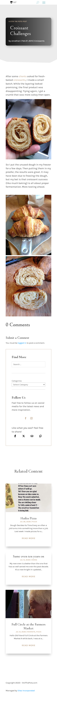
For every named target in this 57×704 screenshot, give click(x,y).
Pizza (34, 522)
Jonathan (15, 41)
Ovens (34, 560)
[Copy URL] (40, 435)
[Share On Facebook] (15, 435)
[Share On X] (23, 435)
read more (28, 538)
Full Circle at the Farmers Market (28, 626)
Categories (17, 381)
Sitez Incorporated (26, 690)
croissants (19, 79)
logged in (22, 343)
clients (22, 76)
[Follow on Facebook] (25, 418)
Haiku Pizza (28, 518)
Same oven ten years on (28, 556)
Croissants (39, 41)
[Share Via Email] (32, 435)
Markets (31, 632)
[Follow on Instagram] (31, 418)
